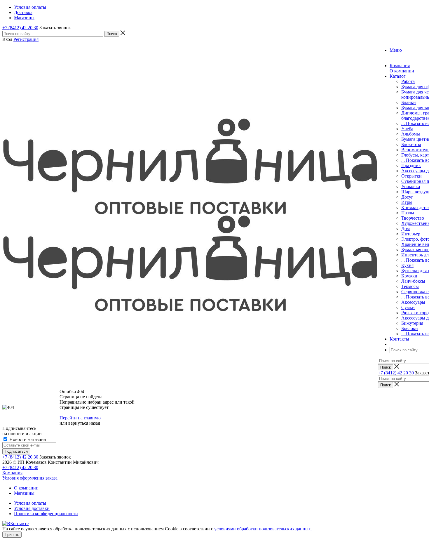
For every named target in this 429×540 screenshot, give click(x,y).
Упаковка (410, 186)
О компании (402, 70)
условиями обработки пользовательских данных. (263, 528)
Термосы (410, 286)
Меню (396, 50)
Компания (12, 472)
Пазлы (407, 212)
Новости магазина (27, 439)
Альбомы (410, 133)
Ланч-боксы (413, 281)
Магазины (24, 493)
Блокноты (411, 144)
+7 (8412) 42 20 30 (20, 27)
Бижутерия (412, 323)
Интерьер (410, 233)
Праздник (411, 165)
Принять (12, 534)
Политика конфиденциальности (46, 513)
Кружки (409, 275)
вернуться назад (84, 423)
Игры (406, 202)
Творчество (412, 218)
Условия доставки (32, 508)
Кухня (407, 265)
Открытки (411, 175)
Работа (408, 81)
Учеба (407, 128)
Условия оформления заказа (29, 477)
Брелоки (409, 328)
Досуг (407, 197)
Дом (405, 228)
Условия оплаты (30, 503)
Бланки (408, 102)
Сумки (408, 307)
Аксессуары (413, 302)
